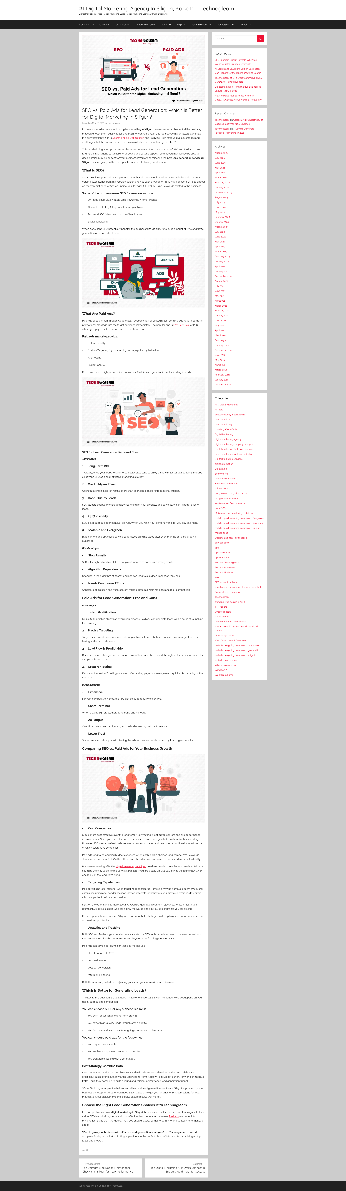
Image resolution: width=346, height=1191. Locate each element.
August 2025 (221, 197)
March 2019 (221, 369)
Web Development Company (230, 640)
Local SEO (220, 508)
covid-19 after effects (226, 429)
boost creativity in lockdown (230, 414)
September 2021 (223, 276)
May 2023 (220, 241)
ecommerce (221, 473)
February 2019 (222, 374)
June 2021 (220, 291)
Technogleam (224, 24)
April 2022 (220, 266)
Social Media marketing (227, 592)
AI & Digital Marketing (226, 404)
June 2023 (220, 236)
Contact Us (246, 24)
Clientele (104, 24)
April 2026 (220, 172)
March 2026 (221, 177)
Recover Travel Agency (227, 562)
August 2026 (221, 153)
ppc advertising (223, 552)
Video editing (222, 616)
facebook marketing (225, 478)
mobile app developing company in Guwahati (239, 523)
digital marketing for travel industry (233, 454)
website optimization (226, 660)
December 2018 (223, 384)
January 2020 (222, 345)
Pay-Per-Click (181, 325)
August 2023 (221, 226)
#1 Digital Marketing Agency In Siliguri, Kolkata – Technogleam (156, 8)
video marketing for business (230, 621)
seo (217, 577)
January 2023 (222, 261)
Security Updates (224, 572)
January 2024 (222, 222)
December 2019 (223, 350)
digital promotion (224, 464)
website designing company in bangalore (237, 645)
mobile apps (221, 532)
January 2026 (222, 187)
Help (179, 24)
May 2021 (220, 296)
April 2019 (220, 364)
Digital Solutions (199, 24)
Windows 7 (221, 670)
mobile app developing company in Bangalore (239, 518)
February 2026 (222, 182)
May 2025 (220, 212)
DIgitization (221, 468)
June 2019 (220, 355)
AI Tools (219, 409)
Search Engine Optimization (128, 137)
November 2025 (223, 192)
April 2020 (220, 330)
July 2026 (220, 158)
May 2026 (220, 167)
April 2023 (220, 246)
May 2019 (220, 360)
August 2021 (221, 281)
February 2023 (222, 256)
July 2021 (219, 286)
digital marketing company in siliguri (234, 444)
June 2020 (220, 320)
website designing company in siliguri (235, 655)
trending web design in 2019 (230, 602)
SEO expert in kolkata (226, 582)
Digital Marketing (224, 434)
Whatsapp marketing (226, 665)
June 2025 (220, 207)
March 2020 (221, 335)
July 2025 (220, 202)
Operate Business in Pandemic (231, 537)
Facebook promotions (226, 483)
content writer (222, 419)
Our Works (85, 24)
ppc (217, 547)
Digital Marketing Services (228, 459)
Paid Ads (174, 1116)
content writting (223, 424)
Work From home (224, 675)
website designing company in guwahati (236, 650)
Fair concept (221, 488)
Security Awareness (225, 567)
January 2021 (221, 315)
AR (87, 1150)
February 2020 (222, 340)
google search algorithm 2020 (231, 493)
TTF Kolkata (221, 606)
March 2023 (221, 251)
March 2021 (221, 305)
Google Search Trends (226, 498)
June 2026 (220, 162)
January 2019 (222, 379)
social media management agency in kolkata (238, 587)
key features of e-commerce (230, 503)
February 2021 (222, 310)
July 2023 (220, 231)
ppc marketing (222, 557)
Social (165, 24)
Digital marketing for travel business (234, 449)
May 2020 (220, 325)
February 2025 (222, 217)
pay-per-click (222, 542)
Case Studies (122, 24)
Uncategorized (223, 611)
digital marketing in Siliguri (131, 866)
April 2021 (220, 300)
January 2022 (222, 271)
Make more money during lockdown (234, 513)
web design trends (225, 635)
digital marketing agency (228, 439)
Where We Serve (145, 24)
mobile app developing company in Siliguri (237, 528)
